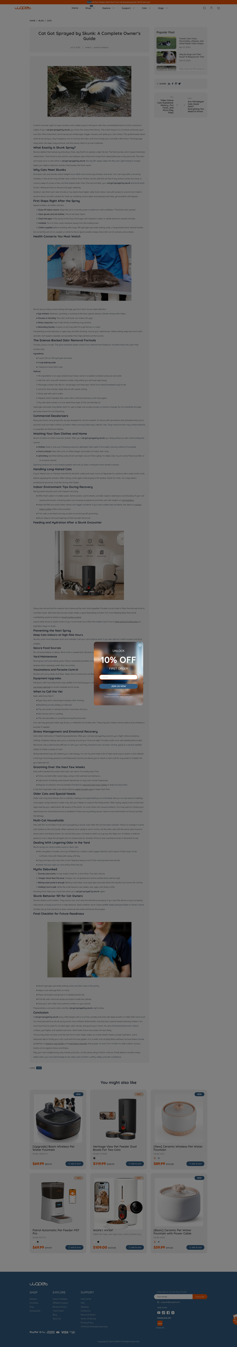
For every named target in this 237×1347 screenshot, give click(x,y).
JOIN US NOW (118, 686)
